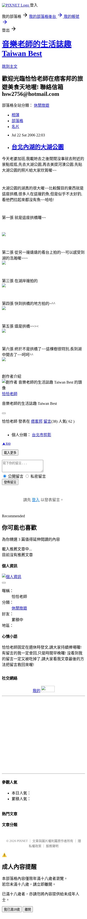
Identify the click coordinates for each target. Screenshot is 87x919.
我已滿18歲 (12, 909)
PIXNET (22, 841)
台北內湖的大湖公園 (38, 147)
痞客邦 (37, 421)
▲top (6, 443)
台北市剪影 (41, 435)
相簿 (15, 115)
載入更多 (10, 453)
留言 (47, 421)
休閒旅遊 (41, 105)
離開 (28, 909)
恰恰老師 (9, 394)
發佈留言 (10, 482)
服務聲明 (52, 846)
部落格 (17, 121)
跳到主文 (9, 66)
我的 (36, 691)
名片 (15, 127)
